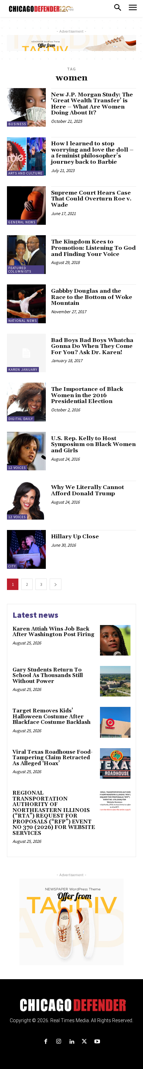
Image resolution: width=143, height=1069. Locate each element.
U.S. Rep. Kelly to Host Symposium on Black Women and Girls (93, 444)
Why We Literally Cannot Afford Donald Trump (87, 490)
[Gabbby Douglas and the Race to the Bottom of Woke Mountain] (26, 303)
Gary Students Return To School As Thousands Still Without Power (47, 676)
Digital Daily (20, 419)
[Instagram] (58, 1041)
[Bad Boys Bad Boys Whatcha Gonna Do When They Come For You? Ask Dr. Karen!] (26, 353)
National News (22, 320)
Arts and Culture (25, 173)
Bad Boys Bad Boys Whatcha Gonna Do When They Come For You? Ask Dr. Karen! (92, 346)
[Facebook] (45, 1041)
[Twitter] (84, 1041)
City (12, 566)
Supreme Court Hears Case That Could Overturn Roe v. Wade (91, 198)
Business (17, 124)
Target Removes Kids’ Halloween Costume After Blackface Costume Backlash (51, 717)
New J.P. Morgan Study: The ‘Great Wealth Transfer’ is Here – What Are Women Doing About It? (92, 104)
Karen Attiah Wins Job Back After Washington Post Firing (53, 632)
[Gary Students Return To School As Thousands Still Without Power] (115, 681)
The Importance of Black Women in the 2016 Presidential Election (87, 395)
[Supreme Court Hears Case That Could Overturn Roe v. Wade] (26, 205)
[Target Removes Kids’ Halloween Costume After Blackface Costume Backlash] (115, 722)
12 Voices (17, 467)
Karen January (22, 369)
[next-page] (55, 584)
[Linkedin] (71, 1041)
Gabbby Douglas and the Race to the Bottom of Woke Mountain (91, 297)
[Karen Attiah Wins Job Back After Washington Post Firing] (115, 640)
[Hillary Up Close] (26, 549)
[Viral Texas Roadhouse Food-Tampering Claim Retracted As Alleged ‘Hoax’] (115, 763)
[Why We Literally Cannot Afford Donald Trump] (26, 500)
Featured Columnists (19, 270)
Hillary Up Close (75, 536)
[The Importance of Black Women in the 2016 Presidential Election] (26, 402)
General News (21, 222)
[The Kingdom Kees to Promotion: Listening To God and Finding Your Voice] (26, 254)
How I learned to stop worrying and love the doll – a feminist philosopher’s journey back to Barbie (92, 152)
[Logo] (72, 1005)
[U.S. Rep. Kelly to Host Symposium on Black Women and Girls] (26, 451)
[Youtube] (97, 1041)
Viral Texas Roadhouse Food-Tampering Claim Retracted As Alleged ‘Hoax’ (52, 758)
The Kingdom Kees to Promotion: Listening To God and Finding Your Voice (93, 247)
